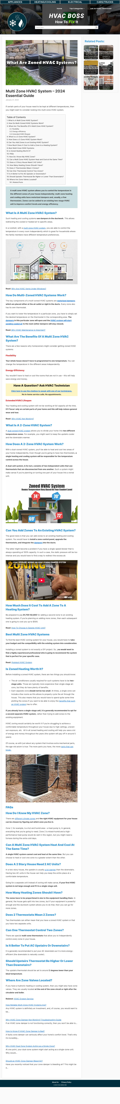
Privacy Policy (66, 1082)
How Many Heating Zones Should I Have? (26, 165)
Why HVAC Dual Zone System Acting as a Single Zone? (30, 1046)
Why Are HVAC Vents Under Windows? (28, 289)
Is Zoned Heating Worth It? (19, 151)
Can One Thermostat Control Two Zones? (26, 171)
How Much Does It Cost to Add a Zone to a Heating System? (32, 145)
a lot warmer (50, 870)
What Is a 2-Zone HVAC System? (22, 137)
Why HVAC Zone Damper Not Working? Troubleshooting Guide (33, 1020)
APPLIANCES (15, 2)
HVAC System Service (23, 999)
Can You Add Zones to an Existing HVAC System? (29, 142)
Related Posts (18, 182)
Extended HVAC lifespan (21, 134)
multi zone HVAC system (34, 228)
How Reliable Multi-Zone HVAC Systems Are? (26, 1005)
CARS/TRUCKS (105, 2)
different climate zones (25, 818)
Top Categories (76, 8)
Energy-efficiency (19, 131)
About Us (55, 1082)
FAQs (12, 154)
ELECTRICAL (75, 2)
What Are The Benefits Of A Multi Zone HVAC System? (31, 126)
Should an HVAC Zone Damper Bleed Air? (24, 1061)
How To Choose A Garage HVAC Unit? (28, 628)
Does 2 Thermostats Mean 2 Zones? (24, 168)
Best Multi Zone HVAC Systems (21, 148)
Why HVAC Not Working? (23, 419)
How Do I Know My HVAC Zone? (22, 157)
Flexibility (15, 129)
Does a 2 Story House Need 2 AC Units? (26, 162)
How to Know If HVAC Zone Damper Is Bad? (25, 1031)
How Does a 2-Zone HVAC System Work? (25, 139)
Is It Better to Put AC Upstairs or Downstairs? (27, 174)
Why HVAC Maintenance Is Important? (28, 330)
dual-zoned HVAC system (19, 431)
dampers (10, 320)
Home (59, 8)
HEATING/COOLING (45, 2)
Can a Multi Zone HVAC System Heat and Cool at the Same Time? (36, 159)
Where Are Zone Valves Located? (23, 179)
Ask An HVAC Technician (101, 8)
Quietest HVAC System (22, 662)
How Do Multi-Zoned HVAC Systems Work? (26, 123)
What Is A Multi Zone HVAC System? (23, 120)
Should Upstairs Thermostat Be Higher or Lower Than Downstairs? (36, 177)
